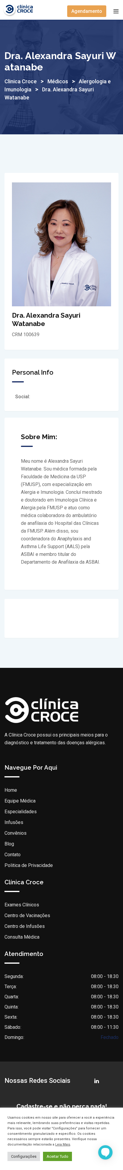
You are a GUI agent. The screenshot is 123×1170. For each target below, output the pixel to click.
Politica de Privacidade (28, 865)
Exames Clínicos (21, 905)
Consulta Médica (21, 937)
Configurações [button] (23, 1156)
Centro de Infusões (24, 926)
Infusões (13, 822)
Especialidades (20, 811)
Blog (9, 844)
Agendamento (86, 11)
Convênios (15, 833)
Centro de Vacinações (27, 915)
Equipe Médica (20, 801)
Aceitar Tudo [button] (57, 1156)
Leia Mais (62, 1144)
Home (10, 790)
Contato (12, 854)
